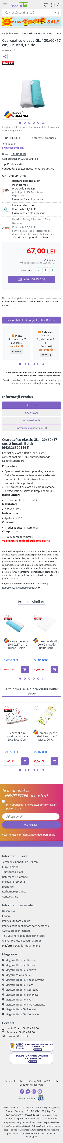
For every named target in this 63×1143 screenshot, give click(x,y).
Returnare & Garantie (15, 876)
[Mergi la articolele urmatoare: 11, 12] (43, 364)
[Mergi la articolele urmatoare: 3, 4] (24, 364)
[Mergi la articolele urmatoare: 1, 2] (20, 364)
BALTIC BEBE (18, 154)
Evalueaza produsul (13, 147)
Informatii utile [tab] (31, 420)
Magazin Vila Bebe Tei (18, 975)
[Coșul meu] (52, 4)
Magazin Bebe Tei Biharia (20, 960)
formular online (30, 945)
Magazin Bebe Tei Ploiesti (20, 1009)
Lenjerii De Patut (10, 33)
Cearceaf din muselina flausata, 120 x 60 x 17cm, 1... (17, 738)
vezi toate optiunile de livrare (32, 237)
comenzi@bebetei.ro (18, 1036)
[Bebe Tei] (19, 4)
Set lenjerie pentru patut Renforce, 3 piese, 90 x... (46, 736)
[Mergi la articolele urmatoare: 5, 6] (29, 364)
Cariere (6, 916)
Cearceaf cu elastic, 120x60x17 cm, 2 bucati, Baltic (16, 645)
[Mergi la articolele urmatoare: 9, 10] (38, 364)
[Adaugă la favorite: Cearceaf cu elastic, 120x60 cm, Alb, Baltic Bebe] (36, 616)
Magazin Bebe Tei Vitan (19, 999)
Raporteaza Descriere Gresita (20, 587)
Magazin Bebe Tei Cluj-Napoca (23, 1014)
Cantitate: (27, 270)
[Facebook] (22, 1091)
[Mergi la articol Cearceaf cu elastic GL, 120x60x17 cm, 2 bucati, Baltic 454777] (33, 123)
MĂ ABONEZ (31, 825)
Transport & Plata (12, 871)
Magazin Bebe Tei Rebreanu (21, 989)
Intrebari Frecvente (13, 881)
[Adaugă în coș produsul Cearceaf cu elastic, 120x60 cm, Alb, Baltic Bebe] (54, 669)
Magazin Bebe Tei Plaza (19, 984)
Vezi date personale (28, 834)
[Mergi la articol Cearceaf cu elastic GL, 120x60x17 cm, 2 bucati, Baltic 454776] (29, 123)
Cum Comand (10, 867)
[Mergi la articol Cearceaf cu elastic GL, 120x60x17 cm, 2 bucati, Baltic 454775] (24, 123)
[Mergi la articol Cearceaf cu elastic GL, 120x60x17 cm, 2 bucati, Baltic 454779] (38, 123)
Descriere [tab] (31, 405)
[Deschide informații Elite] (8, 618)
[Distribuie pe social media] (5, 56)
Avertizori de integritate (16, 930)
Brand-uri (8, 886)
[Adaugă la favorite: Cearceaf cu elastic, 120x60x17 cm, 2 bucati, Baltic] (7, 616)
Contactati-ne (10, 896)
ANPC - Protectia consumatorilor (21, 940)
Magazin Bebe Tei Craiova (20, 970)
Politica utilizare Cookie (16, 920)
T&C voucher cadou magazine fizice (23, 935)
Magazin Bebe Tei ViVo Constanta (25, 1004)
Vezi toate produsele (44, 138)
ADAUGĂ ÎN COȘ (34, 279)
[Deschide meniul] (5, 5)
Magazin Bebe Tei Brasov (20, 965)
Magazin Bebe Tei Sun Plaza (21, 994)
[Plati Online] (27, 1098)
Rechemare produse (14, 891)
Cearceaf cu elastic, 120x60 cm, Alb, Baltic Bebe (46, 645)
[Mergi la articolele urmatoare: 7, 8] (33, 364)
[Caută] (57, 12)
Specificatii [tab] (31, 413)
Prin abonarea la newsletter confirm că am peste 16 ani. (31, 806)
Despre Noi (9, 911)
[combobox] (31, 12)
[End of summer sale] (31, 22)
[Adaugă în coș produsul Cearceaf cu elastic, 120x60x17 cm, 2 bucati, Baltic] (25, 669)
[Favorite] (45, 4)
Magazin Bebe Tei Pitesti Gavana (24, 979)
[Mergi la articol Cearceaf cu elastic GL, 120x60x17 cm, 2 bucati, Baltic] (20, 123)
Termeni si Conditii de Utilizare (20, 862)
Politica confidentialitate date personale (26, 926)
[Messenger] (28, 1091)
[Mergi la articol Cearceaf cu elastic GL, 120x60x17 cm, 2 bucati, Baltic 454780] (43, 123)
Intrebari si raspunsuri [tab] (31, 428)
